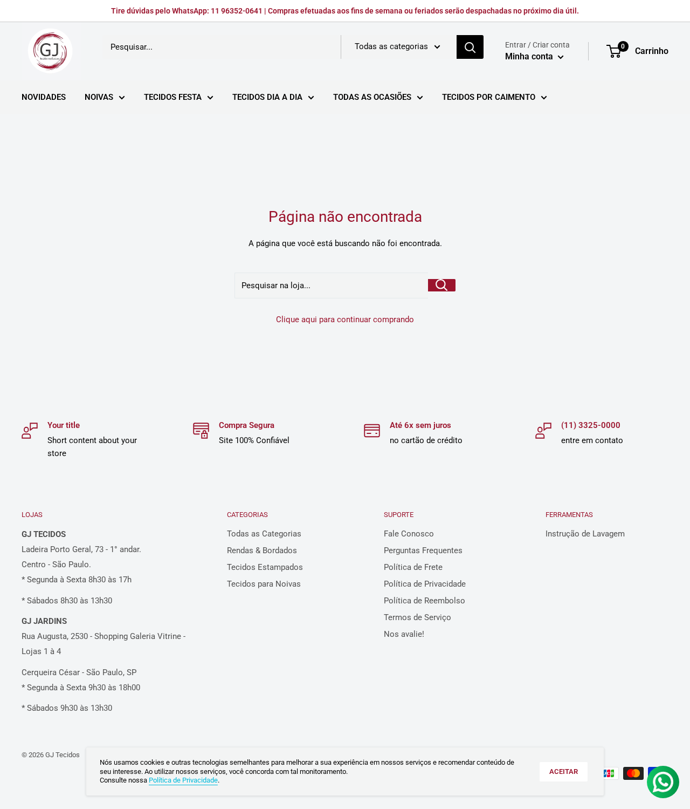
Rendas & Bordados (262, 550)
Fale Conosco (409, 534)
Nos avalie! (404, 634)
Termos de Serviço (417, 617)
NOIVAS (99, 97)
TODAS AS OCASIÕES (372, 97)
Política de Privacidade (425, 584)
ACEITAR (563, 771)
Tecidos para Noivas (264, 584)
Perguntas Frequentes (423, 550)
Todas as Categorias (264, 534)
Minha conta (530, 56)
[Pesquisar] (470, 47)
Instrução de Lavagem (585, 534)
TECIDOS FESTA (173, 97)
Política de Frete (413, 567)
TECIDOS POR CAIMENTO (488, 97)
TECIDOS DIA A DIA (267, 97)
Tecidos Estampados (265, 567)
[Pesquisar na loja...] (442, 285)
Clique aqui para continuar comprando (345, 319)
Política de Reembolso (424, 601)
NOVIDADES (44, 97)
